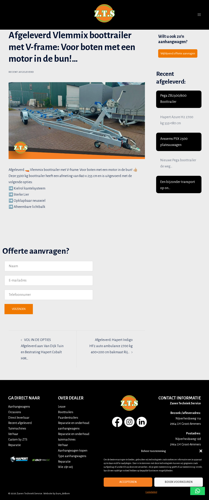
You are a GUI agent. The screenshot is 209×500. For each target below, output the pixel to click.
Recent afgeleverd (21, 72)
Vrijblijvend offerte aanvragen (177, 53)
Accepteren (128, 481)
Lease (62, 406)
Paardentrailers (68, 417)
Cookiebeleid (151, 492)
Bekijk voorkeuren (178, 481)
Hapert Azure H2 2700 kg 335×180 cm (176, 120)
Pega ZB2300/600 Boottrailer (173, 99)
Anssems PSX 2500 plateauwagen (174, 142)
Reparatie (14, 445)
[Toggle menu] (199, 15)
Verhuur (13, 434)
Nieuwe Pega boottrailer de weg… (178, 163)
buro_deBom (63, 493)
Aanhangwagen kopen (72, 450)
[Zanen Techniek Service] (104, 15)
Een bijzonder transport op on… (177, 185)
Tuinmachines (17, 428)
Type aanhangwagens (72, 456)
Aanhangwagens (19, 406)
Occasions (14, 412)
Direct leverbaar (18, 417)
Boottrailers (65, 412)
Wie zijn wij (65, 467)
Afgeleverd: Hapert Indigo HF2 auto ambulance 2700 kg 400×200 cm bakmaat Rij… (111, 346)
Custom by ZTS (17, 439)
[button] (201, 451)
